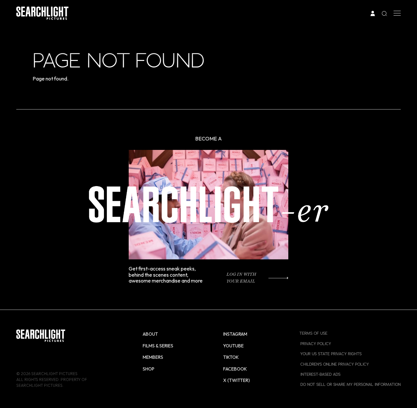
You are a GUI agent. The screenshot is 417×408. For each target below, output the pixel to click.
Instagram (235, 334)
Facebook (235, 369)
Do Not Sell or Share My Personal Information (350, 384)
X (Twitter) (236, 380)
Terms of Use (313, 333)
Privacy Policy (315, 343)
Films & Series (158, 346)
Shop (148, 369)
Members (153, 357)
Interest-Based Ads (320, 374)
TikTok (231, 357)
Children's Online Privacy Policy (334, 364)
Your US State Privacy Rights (331, 354)
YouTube (233, 346)
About (150, 334)
